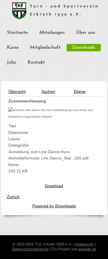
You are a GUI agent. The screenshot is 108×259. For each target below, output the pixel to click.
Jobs (11, 62)
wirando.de (87, 249)
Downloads (83, 47)
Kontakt (36, 62)
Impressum (84, 244)
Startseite (17, 32)
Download (54, 186)
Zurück (13, 196)
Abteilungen (52, 32)
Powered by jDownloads (54, 206)
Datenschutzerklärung (30, 249)
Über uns (85, 32)
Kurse (13, 47)
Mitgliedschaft (45, 47)
